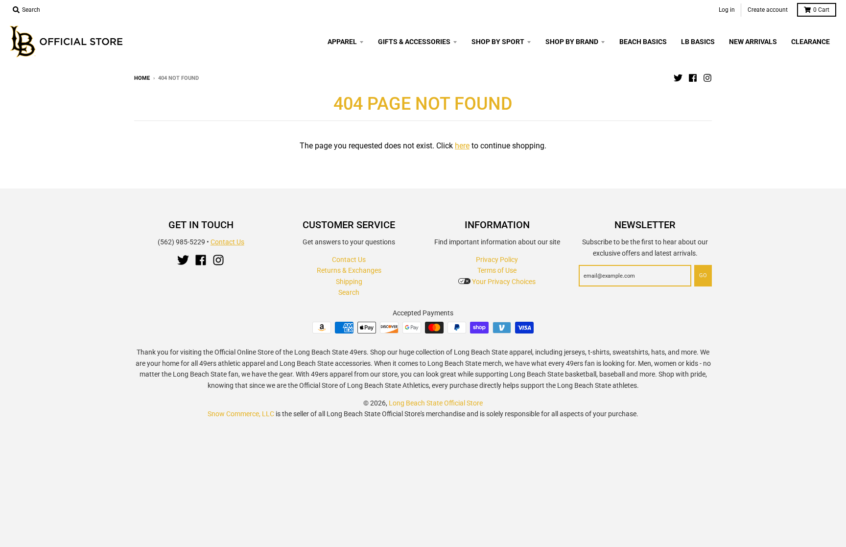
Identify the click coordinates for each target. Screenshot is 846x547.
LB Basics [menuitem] (698, 42)
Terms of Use (497, 270)
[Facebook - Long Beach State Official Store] (692, 77)
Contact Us (227, 242)
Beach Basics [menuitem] (643, 42)
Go (703, 275)
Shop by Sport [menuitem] (497, 42)
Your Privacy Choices (503, 281)
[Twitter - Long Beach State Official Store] (678, 77)
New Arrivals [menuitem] (753, 42)
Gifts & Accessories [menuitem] (414, 42)
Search (348, 292)
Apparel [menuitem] (342, 42)
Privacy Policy (497, 259)
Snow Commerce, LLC (241, 414)
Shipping (349, 281)
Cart (821, 9)
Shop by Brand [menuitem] (571, 42)
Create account (768, 9)
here (462, 145)
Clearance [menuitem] (810, 42)
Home (142, 78)
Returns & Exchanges (349, 270)
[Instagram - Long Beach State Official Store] (707, 77)
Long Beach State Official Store (436, 403)
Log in (727, 9)
